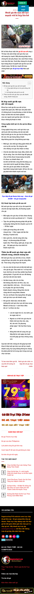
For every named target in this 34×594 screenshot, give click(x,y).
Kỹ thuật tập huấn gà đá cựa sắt (15, 92)
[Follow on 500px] (17, 536)
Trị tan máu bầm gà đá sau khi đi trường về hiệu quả (9, 364)
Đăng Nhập (23, 8)
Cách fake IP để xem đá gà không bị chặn (15, 450)
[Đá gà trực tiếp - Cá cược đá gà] (8, 3)
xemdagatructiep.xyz (8, 529)
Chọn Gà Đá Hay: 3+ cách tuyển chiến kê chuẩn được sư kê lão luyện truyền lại (19, 473)
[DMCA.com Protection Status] (7, 540)
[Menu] (31, 6)
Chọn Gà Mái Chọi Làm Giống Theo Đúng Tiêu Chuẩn (19, 466)
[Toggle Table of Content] (28, 83)
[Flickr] (14, 536)
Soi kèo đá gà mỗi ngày (9, 454)
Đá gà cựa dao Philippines (10, 441)
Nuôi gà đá (17, 10)
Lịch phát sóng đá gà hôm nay (11, 445)
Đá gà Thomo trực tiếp (9, 437)
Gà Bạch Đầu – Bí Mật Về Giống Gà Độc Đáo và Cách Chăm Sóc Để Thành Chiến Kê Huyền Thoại (19, 487)
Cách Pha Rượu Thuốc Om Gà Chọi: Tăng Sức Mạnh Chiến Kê (19, 480)
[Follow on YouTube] (10, 536)
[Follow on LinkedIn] (6, 536)
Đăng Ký (22, 3)
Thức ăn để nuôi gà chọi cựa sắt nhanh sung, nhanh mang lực (16, 96)
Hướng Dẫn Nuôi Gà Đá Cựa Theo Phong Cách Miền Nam (18, 495)
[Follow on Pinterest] (3, 536)
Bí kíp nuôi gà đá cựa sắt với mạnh (15, 86)
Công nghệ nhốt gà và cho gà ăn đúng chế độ (18, 89)
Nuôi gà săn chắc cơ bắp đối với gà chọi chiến (25, 364)
